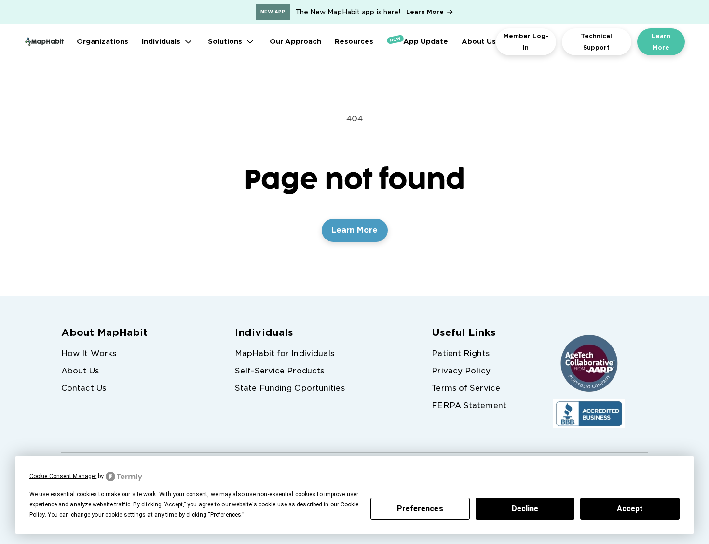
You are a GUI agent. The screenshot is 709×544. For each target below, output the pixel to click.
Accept (630, 508)
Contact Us (83, 388)
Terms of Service (466, 388)
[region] (354, 12)
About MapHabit (104, 332)
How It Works (88, 353)
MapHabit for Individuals (284, 353)
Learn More (425, 11)
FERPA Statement (469, 405)
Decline (525, 508)
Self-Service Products (279, 370)
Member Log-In (526, 41)
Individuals (264, 332)
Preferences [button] (225, 514)
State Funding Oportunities (290, 388)
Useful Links (463, 332)
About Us (80, 370)
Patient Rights (460, 353)
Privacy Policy (461, 370)
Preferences (420, 508)
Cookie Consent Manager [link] (62, 476)
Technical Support (597, 41)
